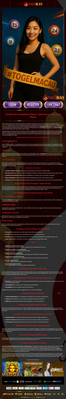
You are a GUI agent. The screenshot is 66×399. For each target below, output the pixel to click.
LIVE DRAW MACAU (17, 258)
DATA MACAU (16, 348)
